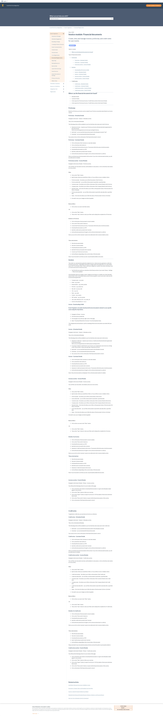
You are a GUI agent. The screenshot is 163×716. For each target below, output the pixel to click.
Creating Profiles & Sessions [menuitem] (58, 44)
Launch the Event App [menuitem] (56, 68)
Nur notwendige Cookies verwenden (123, 709)
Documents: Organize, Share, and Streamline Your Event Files (81, 688)
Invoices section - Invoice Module (82, 76)
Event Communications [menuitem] (57, 47)
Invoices (82, 78)
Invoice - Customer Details (80, 74)
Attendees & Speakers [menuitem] (55, 83)
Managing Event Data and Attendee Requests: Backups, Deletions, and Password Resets (86, 695)
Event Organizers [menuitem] (54, 33)
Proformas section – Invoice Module (83, 64)
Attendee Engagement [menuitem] (56, 39)
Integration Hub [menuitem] (53, 89)
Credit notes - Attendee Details (81, 83)
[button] (64, 33)
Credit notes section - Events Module (83, 90)
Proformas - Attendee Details (81, 60)
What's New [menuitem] (54, 80)
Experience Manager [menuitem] (56, 36)
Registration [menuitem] (53, 91)
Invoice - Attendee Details (80, 72)
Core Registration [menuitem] (55, 55)
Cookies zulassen (123, 706)
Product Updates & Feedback (153, 5)
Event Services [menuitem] (55, 71)
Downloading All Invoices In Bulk (82, 69)
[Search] (112, 18)
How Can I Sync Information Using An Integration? (79, 698)
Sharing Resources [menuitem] (56, 63)
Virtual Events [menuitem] (55, 52)
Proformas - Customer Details (81, 62)
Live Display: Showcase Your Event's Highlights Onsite (79, 685)
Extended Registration (79, 27)
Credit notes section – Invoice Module (83, 88)
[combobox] (80, 18)
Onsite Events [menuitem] (55, 49)
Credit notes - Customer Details (82, 86)
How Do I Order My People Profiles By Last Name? (78, 691)
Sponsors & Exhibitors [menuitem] (55, 86)
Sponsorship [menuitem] (54, 66)
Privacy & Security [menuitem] (56, 78)
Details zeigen (35, 713)
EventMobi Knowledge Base (13, 5)
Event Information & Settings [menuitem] (56, 74)
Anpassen (122, 707)
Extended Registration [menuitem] (57, 57)
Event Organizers (68, 27)
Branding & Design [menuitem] (56, 41)
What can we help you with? (59, 16)
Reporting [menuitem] (54, 60)
